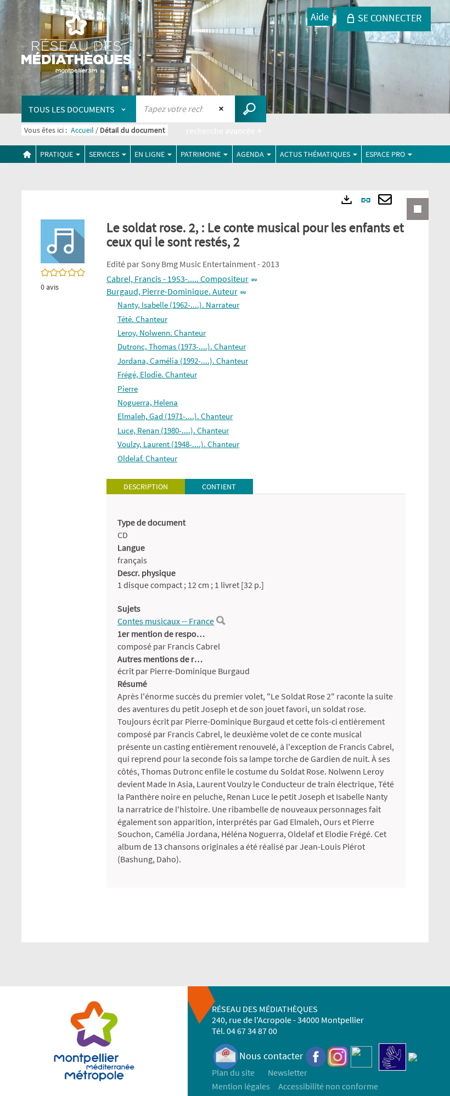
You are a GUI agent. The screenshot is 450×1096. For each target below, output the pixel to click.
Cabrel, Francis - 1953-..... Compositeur (177, 278)
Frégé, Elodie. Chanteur (157, 374)
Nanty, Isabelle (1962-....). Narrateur (178, 305)
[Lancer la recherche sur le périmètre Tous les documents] (250, 108)
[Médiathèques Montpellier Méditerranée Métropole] (76, 45)
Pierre (127, 388)
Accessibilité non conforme (328, 1086)
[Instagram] (337, 1055)
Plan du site (233, 1072)
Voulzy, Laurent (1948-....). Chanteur (178, 444)
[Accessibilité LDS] (392, 1055)
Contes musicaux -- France (165, 620)
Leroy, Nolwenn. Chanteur (161, 332)
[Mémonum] (412, 1055)
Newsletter (287, 1072)
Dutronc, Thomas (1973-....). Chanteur (181, 346)
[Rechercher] (220, 620)
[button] (63, 240)
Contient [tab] (219, 486)
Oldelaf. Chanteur (147, 458)
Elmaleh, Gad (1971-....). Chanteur (175, 416)
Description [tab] (145, 486)
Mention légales (241, 1086)
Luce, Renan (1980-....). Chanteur (173, 430)
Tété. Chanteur (142, 319)
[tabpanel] (256, 691)
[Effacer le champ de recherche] (222, 108)
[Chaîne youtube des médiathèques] (361, 1055)
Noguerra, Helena (147, 402)
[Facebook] (316, 1055)
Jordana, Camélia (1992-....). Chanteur (182, 360)
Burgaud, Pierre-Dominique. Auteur (172, 291)
